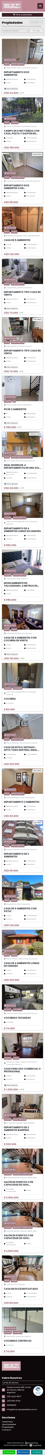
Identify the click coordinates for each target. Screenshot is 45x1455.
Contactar (24, 1452)
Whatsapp (10, 1452)
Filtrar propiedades (24, 15)
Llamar (37, 1452)
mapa (37, 31)
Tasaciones (7, 1421)
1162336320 (11, 1405)
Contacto (6, 1429)
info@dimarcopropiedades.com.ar (22, 1409)
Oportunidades (9, 1424)
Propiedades (8, 1427)
